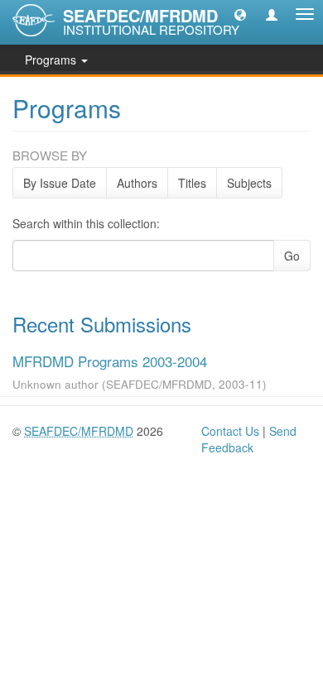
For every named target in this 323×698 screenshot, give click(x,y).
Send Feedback (248, 439)
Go (292, 255)
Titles (192, 182)
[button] (240, 14)
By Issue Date (59, 182)
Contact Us (230, 431)
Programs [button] (52, 59)
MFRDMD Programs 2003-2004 (109, 361)
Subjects (249, 182)
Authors (137, 182)
